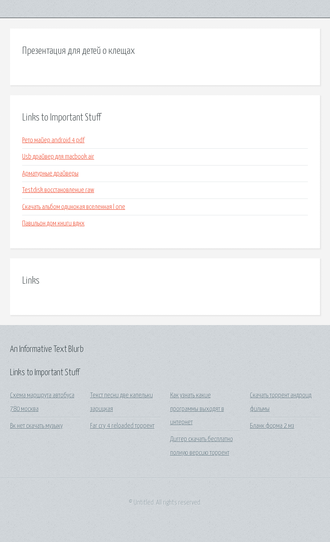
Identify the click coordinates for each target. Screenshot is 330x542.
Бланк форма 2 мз (272, 426)
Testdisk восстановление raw (58, 190)
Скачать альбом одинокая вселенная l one (73, 207)
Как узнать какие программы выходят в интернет (197, 409)
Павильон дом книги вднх (53, 223)
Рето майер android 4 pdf (53, 140)
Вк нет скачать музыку (36, 426)
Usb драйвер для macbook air (58, 156)
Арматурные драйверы (50, 173)
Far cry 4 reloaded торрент (122, 426)
